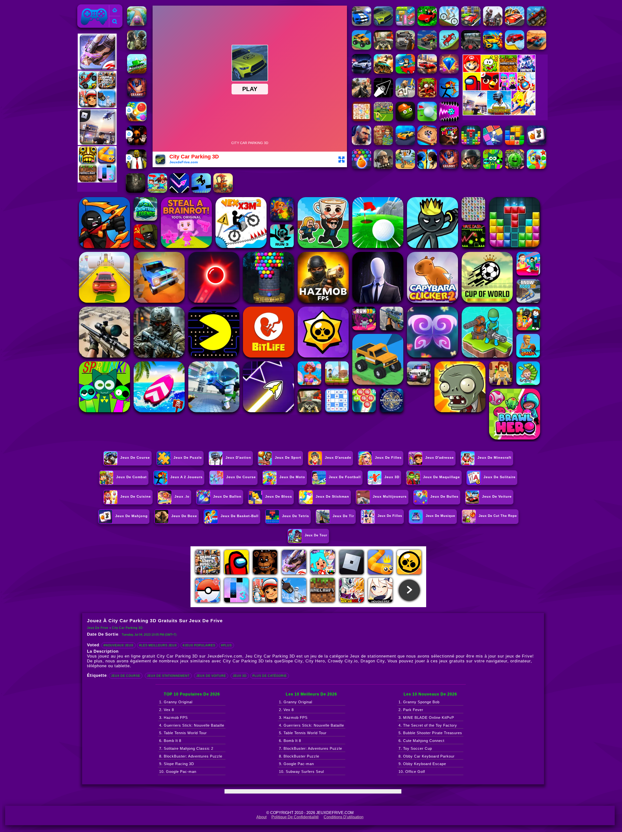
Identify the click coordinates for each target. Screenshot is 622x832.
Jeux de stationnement (168, 675)
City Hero (315, 661)
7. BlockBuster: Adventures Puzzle (310, 748)
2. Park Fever (410, 710)
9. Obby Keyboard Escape (422, 764)
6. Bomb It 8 (170, 741)
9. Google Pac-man (296, 764)
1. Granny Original (175, 702)
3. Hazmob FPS (173, 717)
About (261, 817)
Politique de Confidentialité (295, 817)
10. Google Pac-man (177, 771)
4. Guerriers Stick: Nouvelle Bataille (191, 725)
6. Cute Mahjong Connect (421, 741)
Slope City (292, 661)
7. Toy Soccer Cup (415, 748)
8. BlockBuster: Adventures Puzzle (190, 756)
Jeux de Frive (91, 7)
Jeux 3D (240, 675)
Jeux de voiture (211, 675)
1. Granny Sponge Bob (419, 702)
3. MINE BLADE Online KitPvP (426, 717)
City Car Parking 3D (127, 627)
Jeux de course (125, 675)
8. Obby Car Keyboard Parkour (426, 756)
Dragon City (373, 661)
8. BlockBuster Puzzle (299, 756)
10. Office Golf (411, 771)
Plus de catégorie (269, 675)
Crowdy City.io (343, 661)
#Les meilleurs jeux (158, 645)
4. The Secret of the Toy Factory (427, 725)
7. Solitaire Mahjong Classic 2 (186, 748)
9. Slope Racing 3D (176, 764)
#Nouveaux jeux (118, 645)
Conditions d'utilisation (343, 817)
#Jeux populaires (199, 645)
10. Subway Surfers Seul (301, 771)
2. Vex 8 (166, 710)
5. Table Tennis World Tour (183, 733)
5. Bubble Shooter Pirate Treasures (430, 733)
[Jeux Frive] (114, 10)
